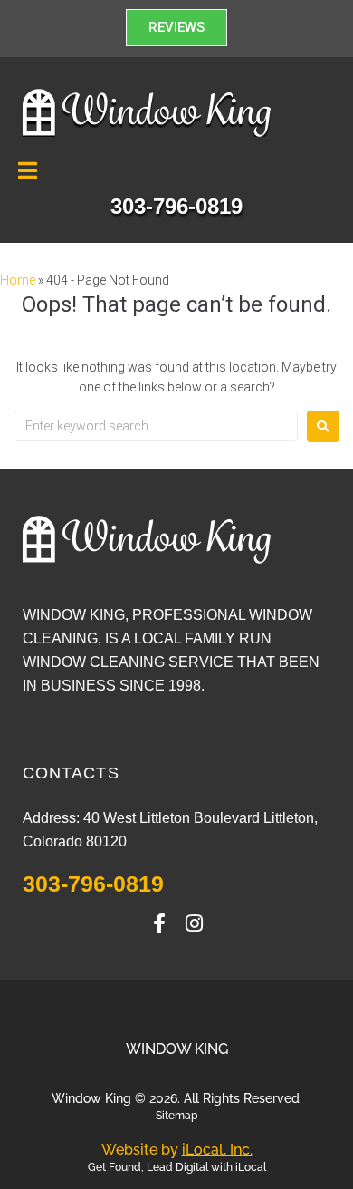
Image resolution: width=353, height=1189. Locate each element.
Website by (177, 1149)
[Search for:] (156, 426)
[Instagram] (194, 923)
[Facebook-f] (159, 923)
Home (17, 280)
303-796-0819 (93, 883)
